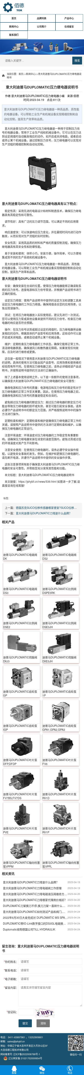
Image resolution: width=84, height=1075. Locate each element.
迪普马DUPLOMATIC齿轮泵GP (20, 693)
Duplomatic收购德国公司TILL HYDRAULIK (29, 929)
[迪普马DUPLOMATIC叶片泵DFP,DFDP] (21, 746)
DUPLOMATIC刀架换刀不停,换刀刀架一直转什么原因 (35, 906)
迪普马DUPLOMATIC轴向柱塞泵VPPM (21, 864)
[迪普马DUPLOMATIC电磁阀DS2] (60, 541)
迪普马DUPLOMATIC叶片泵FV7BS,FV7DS (20, 796)
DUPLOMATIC (30, 128)
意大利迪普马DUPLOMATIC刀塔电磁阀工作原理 (32, 888)
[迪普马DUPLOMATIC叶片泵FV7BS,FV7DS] (21, 780)
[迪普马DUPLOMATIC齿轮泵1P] (60, 677)
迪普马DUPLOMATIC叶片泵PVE (20, 830)
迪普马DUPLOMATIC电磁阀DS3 (20, 591)
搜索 (77, 60)
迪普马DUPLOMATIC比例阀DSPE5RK (59, 591)
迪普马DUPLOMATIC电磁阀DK (20, 557)
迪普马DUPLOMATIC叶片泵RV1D (59, 796)
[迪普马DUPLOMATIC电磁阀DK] (21, 541)
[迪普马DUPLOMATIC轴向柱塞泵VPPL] (60, 849)
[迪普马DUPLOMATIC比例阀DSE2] (21, 609)
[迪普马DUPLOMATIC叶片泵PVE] (21, 814)
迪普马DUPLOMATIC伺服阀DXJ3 (20, 659)
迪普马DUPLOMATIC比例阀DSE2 (20, 625)
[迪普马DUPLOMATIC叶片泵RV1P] (60, 814)
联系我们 (14, 35)
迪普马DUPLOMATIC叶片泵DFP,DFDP (20, 762)
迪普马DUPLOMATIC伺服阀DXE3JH (59, 659)
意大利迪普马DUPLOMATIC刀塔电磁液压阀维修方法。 (35, 894)
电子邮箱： (11, 979)
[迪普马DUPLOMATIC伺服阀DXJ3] (21, 643)
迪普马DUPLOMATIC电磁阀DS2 (59, 557)
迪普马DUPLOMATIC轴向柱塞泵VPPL (60, 864)
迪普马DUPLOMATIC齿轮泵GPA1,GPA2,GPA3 (59, 728)
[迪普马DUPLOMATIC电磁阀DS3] (21, 575)
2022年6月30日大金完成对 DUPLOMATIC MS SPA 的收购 (35, 917)
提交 (25, 1023)
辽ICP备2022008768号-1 (26, 1054)
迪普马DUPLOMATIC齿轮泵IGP (20, 728)
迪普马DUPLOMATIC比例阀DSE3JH (59, 625)
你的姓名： (11, 962)
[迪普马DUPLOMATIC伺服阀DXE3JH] (60, 643)
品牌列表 (41, 18)
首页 (14, 18)
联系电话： (11, 970)
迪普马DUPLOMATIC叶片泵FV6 (59, 762)
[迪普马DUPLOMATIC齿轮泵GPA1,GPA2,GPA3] (60, 712)
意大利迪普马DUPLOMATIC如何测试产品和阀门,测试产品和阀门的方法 (35, 912)
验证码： (13, 1012)
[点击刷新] (45, 1013)
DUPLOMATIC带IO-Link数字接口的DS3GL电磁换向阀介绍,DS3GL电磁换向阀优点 (35, 923)
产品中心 (69, 18)
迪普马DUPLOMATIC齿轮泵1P (59, 693)
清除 (43, 1023)
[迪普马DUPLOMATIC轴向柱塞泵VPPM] (21, 849)
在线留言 (69, 26)
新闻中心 (14, 26)
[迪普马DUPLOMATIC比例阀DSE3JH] (60, 609)
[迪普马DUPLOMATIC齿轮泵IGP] (21, 712)
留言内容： (11, 987)
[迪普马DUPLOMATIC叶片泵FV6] (60, 746)
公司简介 (41, 26)
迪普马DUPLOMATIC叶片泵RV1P (59, 830)
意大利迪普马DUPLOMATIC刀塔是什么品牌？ (44, 513)
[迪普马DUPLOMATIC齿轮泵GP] (21, 677)
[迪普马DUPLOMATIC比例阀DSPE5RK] (60, 575)
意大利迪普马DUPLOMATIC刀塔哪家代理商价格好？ (35, 900)
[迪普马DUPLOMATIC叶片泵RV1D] (60, 780)
